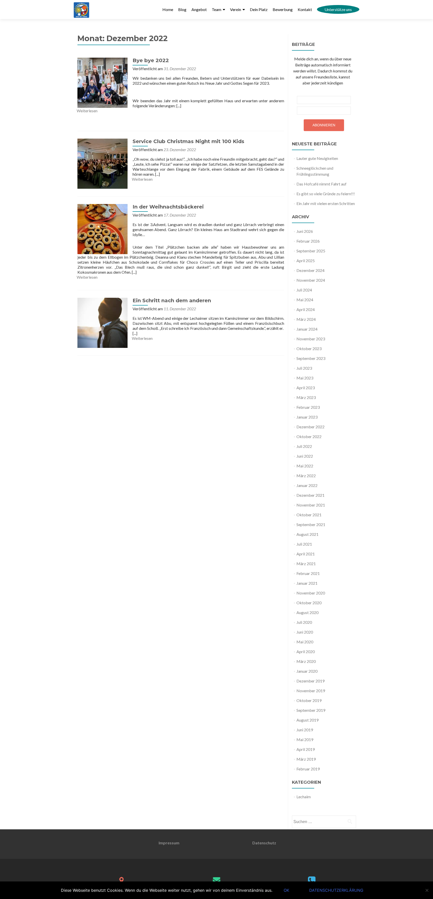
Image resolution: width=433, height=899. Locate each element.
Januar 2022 (306, 485)
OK (286, 890)
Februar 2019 (308, 768)
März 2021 (306, 563)
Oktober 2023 (308, 348)
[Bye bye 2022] (102, 82)
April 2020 (305, 651)
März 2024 (306, 319)
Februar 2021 (308, 573)
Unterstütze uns (338, 9)
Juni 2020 (304, 632)
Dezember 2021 (310, 495)
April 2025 (305, 260)
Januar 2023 (306, 417)
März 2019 (306, 759)
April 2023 (305, 387)
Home (167, 9)
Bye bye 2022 (151, 60)
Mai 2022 (304, 465)
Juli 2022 (304, 446)
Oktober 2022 (308, 436)
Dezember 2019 (310, 680)
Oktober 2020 (308, 602)
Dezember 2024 (310, 270)
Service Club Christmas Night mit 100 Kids (188, 141)
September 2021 (310, 524)
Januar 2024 (306, 329)
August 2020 (307, 612)
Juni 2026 (304, 231)
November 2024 (310, 280)
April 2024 (305, 309)
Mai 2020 (304, 641)
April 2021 (305, 553)
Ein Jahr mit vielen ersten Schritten (325, 203)
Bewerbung (283, 9)
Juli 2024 (304, 289)
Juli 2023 (304, 368)
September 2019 (310, 710)
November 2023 (310, 338)
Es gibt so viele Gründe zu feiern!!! (325, 193)
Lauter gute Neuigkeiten (317, 158)
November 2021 (310, 505)
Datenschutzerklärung (336, 890)
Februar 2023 (308, 407)
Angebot (199, 9)
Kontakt (305, 9)
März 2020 (306, 661)
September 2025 (310, 250)
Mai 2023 (304, 377)
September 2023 (310, 358)
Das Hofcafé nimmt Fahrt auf (321, 183)
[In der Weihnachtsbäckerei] (102, 228)
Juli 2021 (304, 544)
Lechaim (303, 796)
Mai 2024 (304, 299)
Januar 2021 (306, 583)
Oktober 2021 (308, 514)
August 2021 (307, 534)
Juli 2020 (304, 622)
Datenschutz (264, 842)
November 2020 (310, 592)
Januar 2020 (306, 671)
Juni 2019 (304, 729)
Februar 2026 (308, 241)
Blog (182, 9)
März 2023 (306, 397)
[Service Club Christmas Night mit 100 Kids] (102, 163)
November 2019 (310, 690)
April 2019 (305, 749)
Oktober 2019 (308, 700)
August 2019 (307, 720)
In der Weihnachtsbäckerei (168, 207)
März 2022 (306, 475)
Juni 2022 (304, 456)
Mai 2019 (304, 739)
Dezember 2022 (310, 426)
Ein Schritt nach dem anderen (172, 300)
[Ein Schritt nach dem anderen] (102, 322)
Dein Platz (259, 9)
